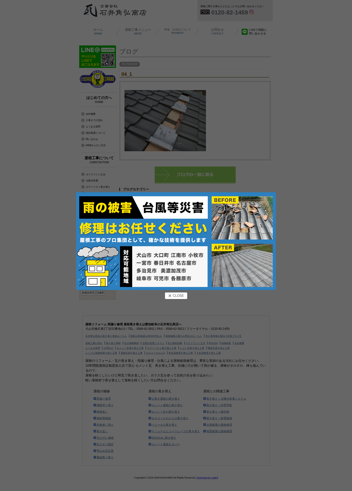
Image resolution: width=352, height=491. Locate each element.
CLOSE (178, 295)
